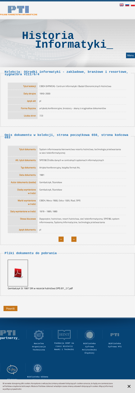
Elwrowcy (12, 379)
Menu (130, 55)
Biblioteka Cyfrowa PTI (115, 345)
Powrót (10, 308)
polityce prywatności (12, 389)
